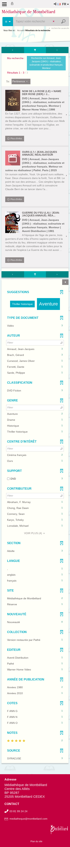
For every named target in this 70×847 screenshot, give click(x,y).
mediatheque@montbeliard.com (28, 818)
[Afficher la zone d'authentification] (12, 4)
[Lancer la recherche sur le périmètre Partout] (63, 21)
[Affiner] (35, 50)
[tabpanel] (35, 405)
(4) (33, 533)
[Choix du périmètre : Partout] (7, 21)
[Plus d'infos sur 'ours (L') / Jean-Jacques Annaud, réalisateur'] (12, 158)
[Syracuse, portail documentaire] (28, 12)
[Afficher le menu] (4, 4)
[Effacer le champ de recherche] (53, 21)
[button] (55, 4)
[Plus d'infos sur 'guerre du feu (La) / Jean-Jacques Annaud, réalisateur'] (12, 222)
